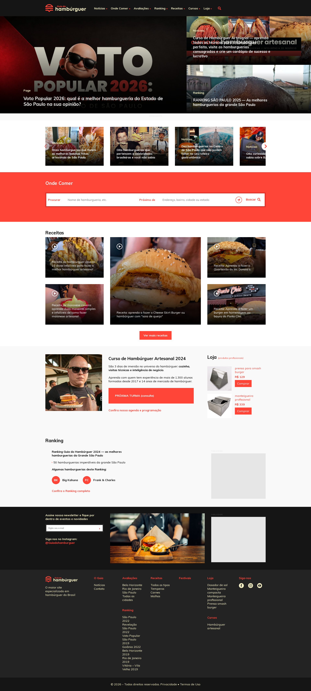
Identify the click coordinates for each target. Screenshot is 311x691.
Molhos (155, 596)
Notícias (99, 585)
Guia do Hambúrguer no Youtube (259, 585)
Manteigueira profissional (216, 598)
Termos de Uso (190, 684)
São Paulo (129, 592)
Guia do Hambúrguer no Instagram (250, 585)
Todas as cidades (128, 598)
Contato (99, 589)
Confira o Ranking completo (71, 491)
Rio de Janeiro (131, 589)
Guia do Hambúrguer (65, 8)
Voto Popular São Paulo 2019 (131, 639)
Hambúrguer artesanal (216, 626)
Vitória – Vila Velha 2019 (131, 667)
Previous (45, 146)
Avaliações (129, 578)
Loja (210, 578)
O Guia (98, 578)
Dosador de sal (217, 585)
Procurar (54, 200)
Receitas (156, 578)
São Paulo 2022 (129, 619)
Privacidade (168, 684)
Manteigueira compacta (216, 590)
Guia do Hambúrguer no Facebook (241, 585)
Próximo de (147, 200)
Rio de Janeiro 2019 (131, 660)
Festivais (185, 578)
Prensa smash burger (216, 605)
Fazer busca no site (219, 8)
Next (266, 146)
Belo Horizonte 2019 (132, 652)
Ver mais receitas (155, 335)
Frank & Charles (100, 480)
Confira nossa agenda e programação (135, 410)
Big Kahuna (66, 480)
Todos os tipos (160, 585)
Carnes (155, 592)
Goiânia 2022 (131, 647)
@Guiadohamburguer (60, 543)
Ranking (127, 610)
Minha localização (239, 200)
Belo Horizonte (132, 585)
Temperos (157, 589)
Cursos (212, 617)
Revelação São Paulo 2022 (129, 628)
